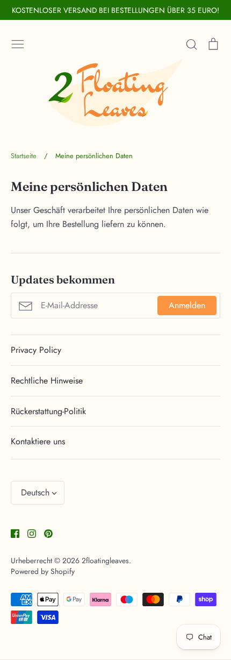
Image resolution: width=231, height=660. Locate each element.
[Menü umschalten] (18, 43)
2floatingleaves (105, 560)
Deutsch (35, 492)
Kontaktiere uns (38, 441)
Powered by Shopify (43, 571)
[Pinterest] (44, 533)
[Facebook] (11, 533)
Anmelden (187, 305)
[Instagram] (27, 533)
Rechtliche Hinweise (47, 380)
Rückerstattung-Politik (48, 411)
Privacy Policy (36, 350)
